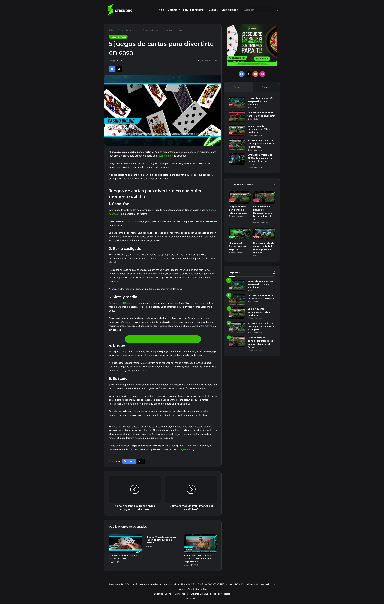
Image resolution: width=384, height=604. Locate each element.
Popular (266, 87)
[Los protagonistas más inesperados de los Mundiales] (237, 102)
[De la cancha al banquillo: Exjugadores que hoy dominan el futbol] (264, 197)
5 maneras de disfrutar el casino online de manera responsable (198, 558)
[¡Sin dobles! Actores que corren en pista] (240, 234)
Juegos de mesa (133, 30)
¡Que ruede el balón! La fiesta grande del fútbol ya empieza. (261, 143)
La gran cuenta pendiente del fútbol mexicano (259, 129)
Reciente (238, 87)
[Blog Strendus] (119, 10)
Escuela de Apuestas (194, 9)
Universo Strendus (199, 594)
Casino (212, 9)
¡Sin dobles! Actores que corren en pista (239, 246)
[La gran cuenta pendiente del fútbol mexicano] (237, 130)
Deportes (172, 9)
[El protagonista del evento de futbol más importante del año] (264, 234)
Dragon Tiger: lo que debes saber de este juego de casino (161, 540)
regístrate (185, 449)
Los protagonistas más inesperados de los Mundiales (260, 101)
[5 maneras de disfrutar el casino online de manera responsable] (200, 543)
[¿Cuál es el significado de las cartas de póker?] (125, 543)
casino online (166, 155)
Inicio (113, 30)
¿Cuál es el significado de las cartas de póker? (125, 557)
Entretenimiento (230, 9)
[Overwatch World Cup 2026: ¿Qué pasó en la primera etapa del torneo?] (237, 159)
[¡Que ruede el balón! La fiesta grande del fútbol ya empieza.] (237, 144)
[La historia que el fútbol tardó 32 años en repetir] (237, 116)
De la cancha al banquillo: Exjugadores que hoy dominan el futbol (262, 213)
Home (161, 9)
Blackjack (129, 303)
